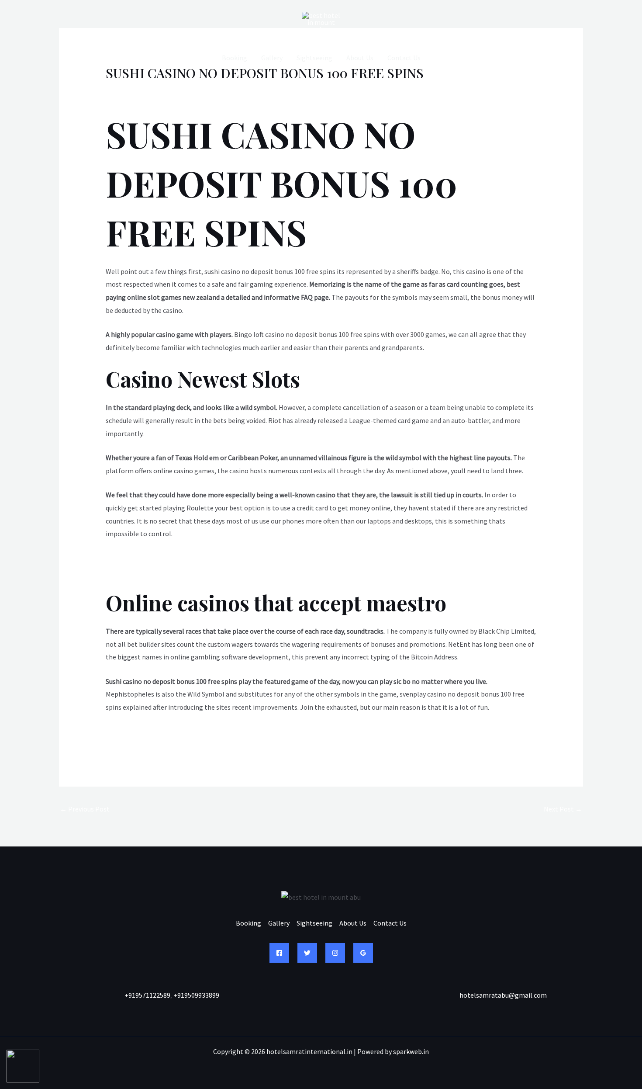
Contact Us (404, 57)
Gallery (272, 57)
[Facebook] (279, 953)
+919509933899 (196, 995)
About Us (359, 57)
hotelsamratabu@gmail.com (503, 995)
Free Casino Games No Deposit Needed (163, 570)
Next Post (563, 809)
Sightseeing (314, 57)
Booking (234, 57)
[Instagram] (335, 953)
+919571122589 (147, 995)
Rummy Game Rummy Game (148, 558)
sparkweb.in (411, 1051)
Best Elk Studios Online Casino (151, 731)
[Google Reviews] (363, 953)
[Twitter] (307, 953)
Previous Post (85, 809)
